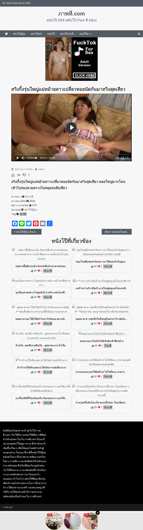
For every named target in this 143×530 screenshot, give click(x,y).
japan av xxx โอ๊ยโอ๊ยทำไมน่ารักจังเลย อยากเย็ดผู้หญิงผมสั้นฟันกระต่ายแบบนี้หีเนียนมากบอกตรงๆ (67, 319)
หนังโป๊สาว (85, 33)
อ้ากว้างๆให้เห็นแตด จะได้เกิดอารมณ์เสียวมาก (41, 367)
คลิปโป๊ (51, 33)
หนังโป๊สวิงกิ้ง (67, 33)
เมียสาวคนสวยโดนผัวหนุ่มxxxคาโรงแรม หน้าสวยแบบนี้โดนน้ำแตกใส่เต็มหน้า (118, 231)
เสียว (23, 214)
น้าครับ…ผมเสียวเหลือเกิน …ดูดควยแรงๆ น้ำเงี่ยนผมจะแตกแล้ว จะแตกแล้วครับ (57, 345)
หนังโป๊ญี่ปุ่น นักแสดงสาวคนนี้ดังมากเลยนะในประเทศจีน (29, 231)
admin (41, 169)
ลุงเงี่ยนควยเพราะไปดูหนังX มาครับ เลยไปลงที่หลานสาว (45, 292)
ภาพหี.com (71, 13)
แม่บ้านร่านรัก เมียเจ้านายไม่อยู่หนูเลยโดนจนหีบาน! (103, 288)
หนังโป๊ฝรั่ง (36, 33)
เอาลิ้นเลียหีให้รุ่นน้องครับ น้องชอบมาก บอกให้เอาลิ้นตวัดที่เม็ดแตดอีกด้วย (54, 398)
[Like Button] (13, 175)
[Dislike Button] (24, 175)
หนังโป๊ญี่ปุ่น (19, 33)
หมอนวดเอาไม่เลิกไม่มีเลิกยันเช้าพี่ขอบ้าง (101, 341)
